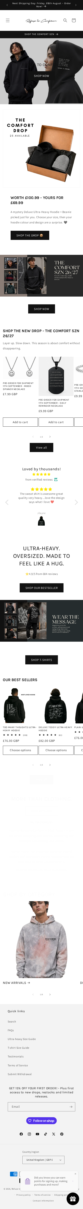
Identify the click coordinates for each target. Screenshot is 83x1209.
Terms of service (42, 1194)
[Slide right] (50, 436)
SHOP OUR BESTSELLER (41, 588)
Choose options (20, 750)
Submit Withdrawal (20, 1074)
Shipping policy (62, 1194)
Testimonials (16, 1056)
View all (41, 447)
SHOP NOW (41, 75)
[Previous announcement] (7, 5)
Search (12, 1021)
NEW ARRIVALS (14, 983)
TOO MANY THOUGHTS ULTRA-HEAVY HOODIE (19, 729)
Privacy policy (23, 1194)
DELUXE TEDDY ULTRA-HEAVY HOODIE (55, 729)
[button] (7, 20)
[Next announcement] (76, 5)
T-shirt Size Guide (18, 1047)
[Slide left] (33, 436)
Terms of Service (18, 1065)
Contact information (43, 1200)
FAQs (11, 1030)
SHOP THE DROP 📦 (29, 235)
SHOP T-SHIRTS (41, 660)
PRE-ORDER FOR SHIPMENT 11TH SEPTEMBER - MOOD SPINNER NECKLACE (18, 386)
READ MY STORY (41, 811)
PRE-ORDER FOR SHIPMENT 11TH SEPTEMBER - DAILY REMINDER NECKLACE (54, 402)
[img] (41, 474)
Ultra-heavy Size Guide (22, 1039)
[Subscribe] (71, 1106)
